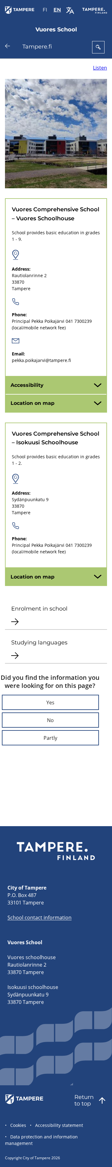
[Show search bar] (98, 47)
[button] (50, 702)
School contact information (39, 917)
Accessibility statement (59, 1125)
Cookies (18, 1125)
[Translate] (70, 10)
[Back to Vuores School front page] (20, 13)
